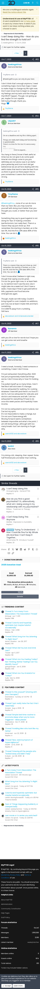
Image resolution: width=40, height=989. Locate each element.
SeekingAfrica (8, 43)
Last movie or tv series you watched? (21, 815)
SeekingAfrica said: (10, 131)
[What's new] (33, 2)
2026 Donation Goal (11, 564)
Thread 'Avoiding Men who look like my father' (22, 729)
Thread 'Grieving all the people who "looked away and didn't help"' (20, 752)
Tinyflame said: (8, 75)
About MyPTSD (6, 900)
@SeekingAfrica (7, 203)
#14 (37, 116)
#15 (37, 189)
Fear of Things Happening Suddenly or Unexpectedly (21, 805)
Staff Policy (5, 917)
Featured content (14, 687)
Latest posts (12, 765)
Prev (17, 53)
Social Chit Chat (11, 777)
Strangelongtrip (12, 491)
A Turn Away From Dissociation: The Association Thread (20, 771)
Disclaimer (5, 875)
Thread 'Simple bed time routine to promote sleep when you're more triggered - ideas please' (20, 717)
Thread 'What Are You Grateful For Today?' (20, 674)
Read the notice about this (14, 12)
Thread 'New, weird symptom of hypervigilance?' (19, 741)
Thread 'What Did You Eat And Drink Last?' (20, 649)
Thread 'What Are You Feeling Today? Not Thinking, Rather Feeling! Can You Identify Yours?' (21, 662)
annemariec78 (12, 540)
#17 (37, 323)
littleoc (9, 509)
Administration (6, 904)
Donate (20, 596)
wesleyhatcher (33, 942)
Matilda (9, 522)
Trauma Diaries (11, 800)
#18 (37, 352)
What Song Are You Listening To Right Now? (21, 782)
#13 (37, 59)
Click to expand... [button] (20, 150)
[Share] (33, 59)
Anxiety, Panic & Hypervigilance (17, 811)
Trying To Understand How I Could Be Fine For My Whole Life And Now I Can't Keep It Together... (22, 533)
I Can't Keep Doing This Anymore (17, 518)
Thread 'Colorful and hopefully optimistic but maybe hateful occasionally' (18, 625)
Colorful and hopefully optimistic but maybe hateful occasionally (21, 793)
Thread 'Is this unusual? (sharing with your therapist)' (21, 693)
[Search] (37, 2)
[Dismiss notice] (36, 9)
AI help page (29, 21)
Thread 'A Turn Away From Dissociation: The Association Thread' (21, 612)
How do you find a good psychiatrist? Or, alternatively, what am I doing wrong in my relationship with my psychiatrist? (22, 503)
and (19, 316)
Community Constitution (11, 909)
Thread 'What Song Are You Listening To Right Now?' (21, 637)
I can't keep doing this (17, 488)
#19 (37, 441)
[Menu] (3, 3)
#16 (37, 245)
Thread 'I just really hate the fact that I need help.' (22, 704)
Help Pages (5, 913)
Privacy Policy (15, 875)
